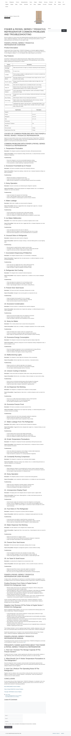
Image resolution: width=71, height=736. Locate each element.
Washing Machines (24, 2)
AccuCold (44, 4)
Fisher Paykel (7, 17)
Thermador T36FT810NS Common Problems (13, 691)
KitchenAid (26, 4)
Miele (55, 4)
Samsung (45, 2)
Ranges (35, 2)
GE (55, 2)
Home (6, 2)
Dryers (31, 2)
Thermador (50, 4)
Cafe (30, 4)
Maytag (59, 2)
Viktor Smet (6, 16)
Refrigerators (12, 2)
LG (63, 2)
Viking (35, 4)
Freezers (17, 2)
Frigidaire (6, 4)
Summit (59, 4)
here (24, 642)
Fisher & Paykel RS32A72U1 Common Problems (13, 689)
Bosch (64, 4)
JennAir (20, 4)
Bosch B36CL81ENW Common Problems (12, 686)
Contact (6, 6)
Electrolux (51, 2)
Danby (16, 4)
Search (49, 28)
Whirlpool (40, 2)
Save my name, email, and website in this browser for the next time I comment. (20, 723)
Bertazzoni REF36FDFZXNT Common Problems (13, 695)
